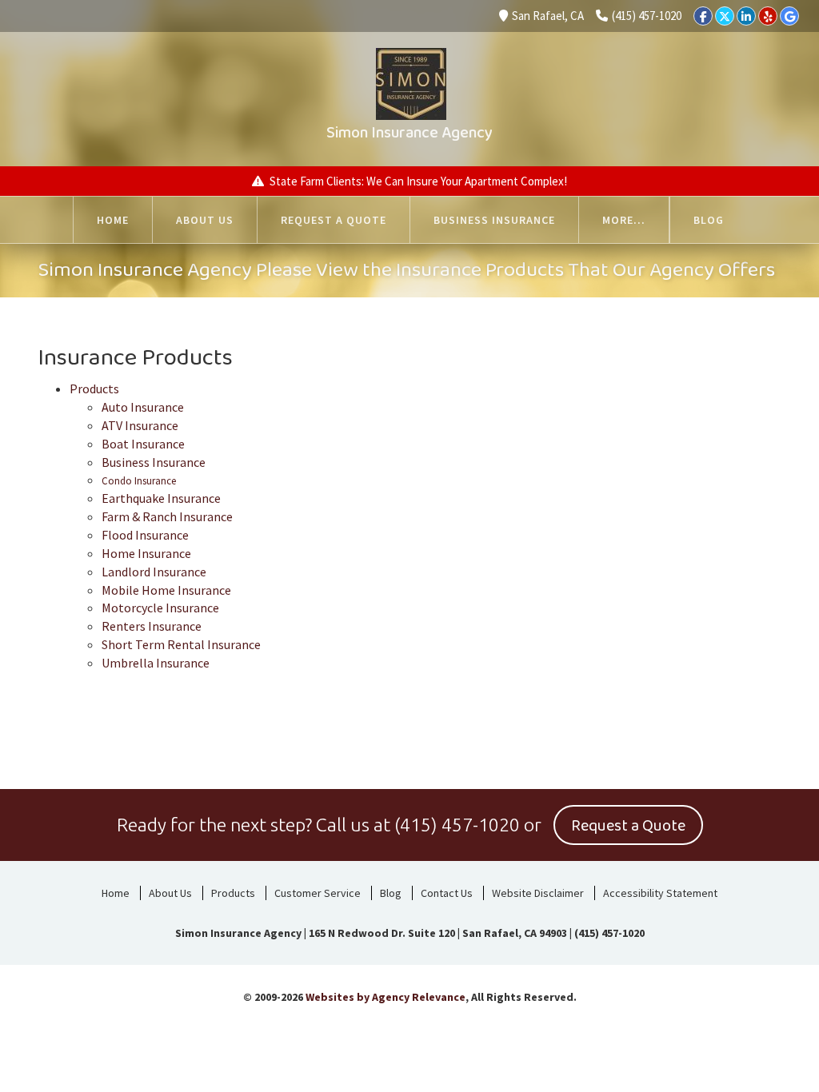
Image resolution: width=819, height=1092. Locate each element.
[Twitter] (724, 16)
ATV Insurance (140, 425)
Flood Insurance (145, 535)
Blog (708, 220)
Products (94, 389)
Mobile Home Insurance (166, 590)
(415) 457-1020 (646, 15)
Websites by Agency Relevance (385, 997)
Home (113, 220)
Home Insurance (146, 553)
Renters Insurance (152, 626)
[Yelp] (767, 16)
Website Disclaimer (538, 893)
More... (623, 220)
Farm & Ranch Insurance (167, 516)
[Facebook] (703, 16)
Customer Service (317, 893)
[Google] (789, 16)
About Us (205, 220)
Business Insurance (494, 220)
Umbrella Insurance (156, 663)
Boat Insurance (143, 444)
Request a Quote (333, 220)
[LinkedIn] (746, 16)
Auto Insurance (143, 407)
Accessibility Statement (660, 893)
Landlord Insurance (154, 572)
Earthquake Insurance (161, 498)
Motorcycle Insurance (160, 608)
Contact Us (447, 893)
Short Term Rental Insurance (181, 644)
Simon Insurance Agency (409, 132)
